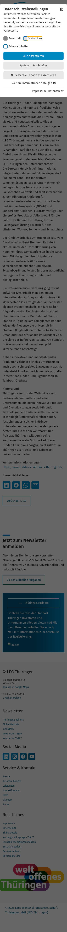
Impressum (39, 91)
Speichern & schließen (33, 65)
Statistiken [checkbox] (35, 38)
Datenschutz (56, 91)
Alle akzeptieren (33, 56)
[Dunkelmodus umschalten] (61, 9)
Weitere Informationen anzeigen (32, 83)
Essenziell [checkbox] (14, 38)
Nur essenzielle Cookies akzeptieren (33, 75)
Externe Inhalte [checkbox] (18, 46)
